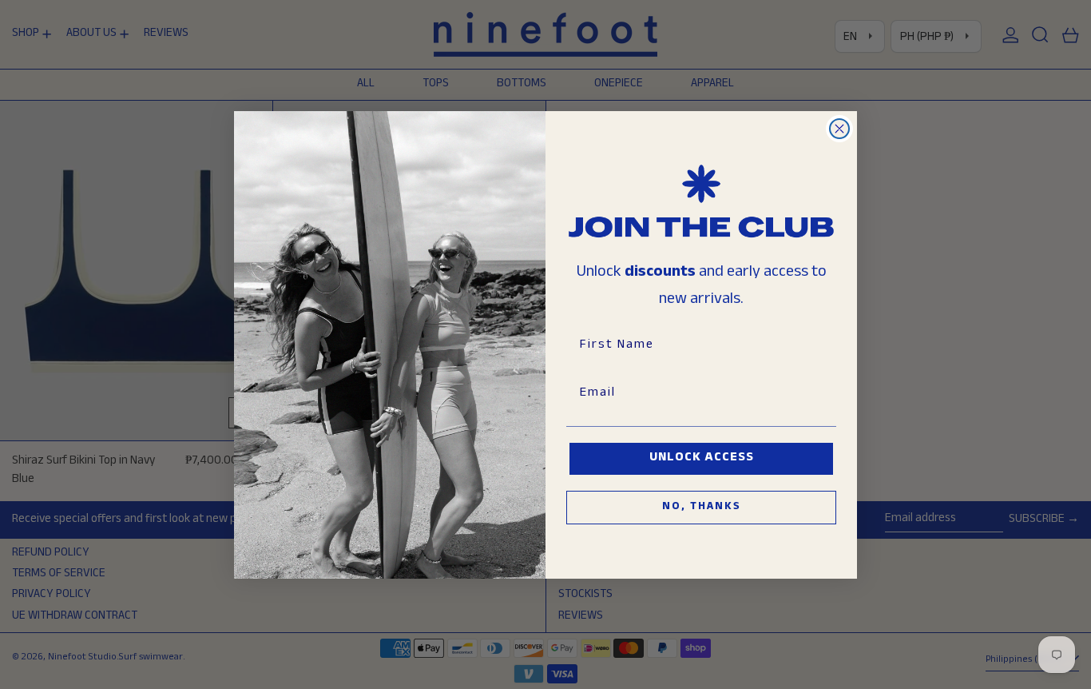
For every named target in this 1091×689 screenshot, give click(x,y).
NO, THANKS (701, 507)
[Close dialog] (839, 128)
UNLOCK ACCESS (701, 458)
